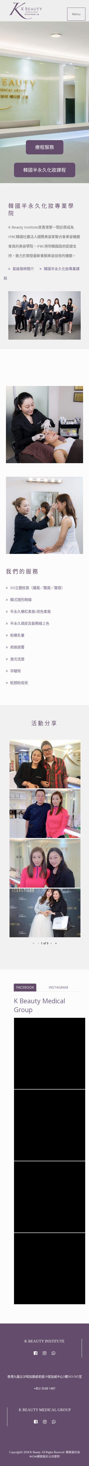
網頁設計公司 (45, 1456)
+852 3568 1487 (44, 1388)
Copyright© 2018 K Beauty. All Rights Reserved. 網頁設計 (43, 1452)
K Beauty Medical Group (38, 1024)
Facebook (25, 987)
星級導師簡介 (23, 268)
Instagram (58, 987)
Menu (76, 14)
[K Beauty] (26, 10)
